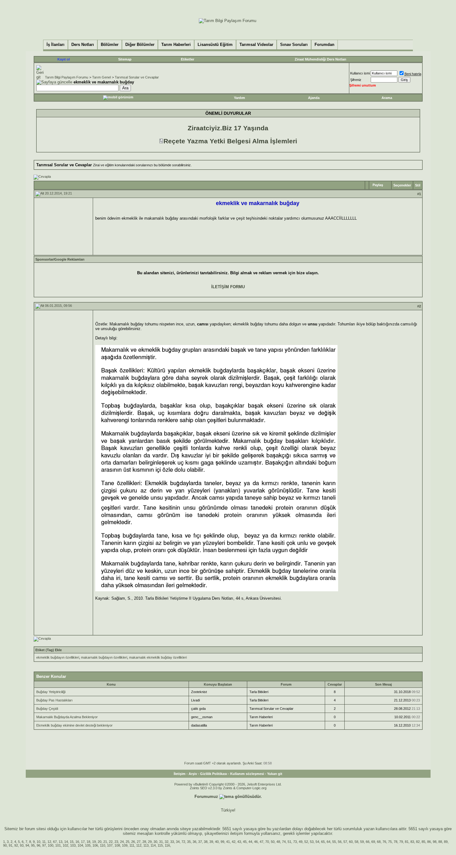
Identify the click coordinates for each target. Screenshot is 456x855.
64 (328, 842)
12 (49, 842)
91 (10, 845)
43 (239, 842)
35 (189, 842)
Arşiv (193, 774)
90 (5, 845)
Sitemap (125, 59)
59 (362, 842)
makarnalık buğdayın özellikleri (104, 657)
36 (194, 842)
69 (373, 842)
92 (16, 845)
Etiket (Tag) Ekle (48, 650)
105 (88, 845)
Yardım (239, 98)
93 (22, 845)
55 (334, 842)
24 (122, 842)
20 (99, 842)
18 (88, 842)
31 (161, 842)
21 (105, 842)
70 (267, 842)
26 (133, 842)
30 (155, 842)
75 (390, 842)
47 (261, 842)
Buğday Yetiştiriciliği (50, 692)
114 (153, 845)
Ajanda (314, 98)
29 (150, 842)
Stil (417, 185)
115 (160, 845)
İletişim (180, 774)
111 (131, 845)
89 (446, 842)
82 (418, 842)
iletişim (236, 833)
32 (166, 842)
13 (60, 842)
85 (423, 842)
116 (167, 845)
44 (250, 842)
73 (295, 842)
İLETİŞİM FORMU (228, 286)
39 (211, 842)
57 (345, 842)
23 (116, 842)
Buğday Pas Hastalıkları (54, 700)
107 (110, 845)
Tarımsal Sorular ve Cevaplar (137, 77)
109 (124, 845)
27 (139, 842)
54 (317, 842)
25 (127, 842)
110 (102, 845)
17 (83, 842)
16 (77, 842)
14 (66, 842)
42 (233, 842)
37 (200, 842)
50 (273, 842)
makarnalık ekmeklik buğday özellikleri (158, 657)
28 (144, 842)
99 (222, 842)
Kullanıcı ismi (360, 73)
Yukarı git (274, 774)
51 (289, 842)
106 (95, 845)
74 (284, 842)
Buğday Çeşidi (47, 708)
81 (407, 842)
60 (351, 842)
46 (256, 842)
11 (44, 842)
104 (80, 845)
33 (172, 842)
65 (323, 842)
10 (38, 842)
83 (412, 842)
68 (379, 842)
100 (50, 845)
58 (356, 842)
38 (206, 842)
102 (65, 845)
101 (58, 845)
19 (94, 842)
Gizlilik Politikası (213, 774)
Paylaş (378, 185)
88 (440, 842)
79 (401, 842)
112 (138, 845)
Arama (387, 98)
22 (111, 842)
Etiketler (187, 59)
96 (38, 845)
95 (33, 845)
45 (245, 842)
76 (384, 842)
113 (146, 845)
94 (27, 845)
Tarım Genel (101, 77)
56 (340, 842)
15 (72, 842)
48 (278, 842)
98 (434, 842)
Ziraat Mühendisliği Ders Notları (320, 59)
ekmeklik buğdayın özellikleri (57, 657)
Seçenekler (402, 185)
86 (429, 842)
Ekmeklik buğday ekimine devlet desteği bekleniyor (74, 725)
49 (300, 842)
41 (228, 842)
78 (395, 842)
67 (55, 842)
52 (306, 842)
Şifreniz (355, 80)
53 (312, 842)
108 (117, 845)
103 (73, 845)
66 (367, 842)
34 (178, 842)
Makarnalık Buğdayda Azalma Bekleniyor (67, 717)
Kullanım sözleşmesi (247, 774)
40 (217, 842)
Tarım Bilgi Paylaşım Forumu (66, 77)
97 (44, 845)
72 (183, 842)
